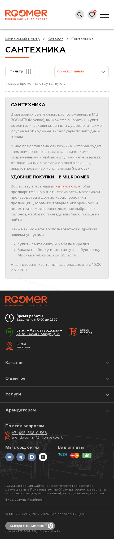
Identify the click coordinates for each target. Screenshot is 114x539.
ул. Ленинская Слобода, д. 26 (38, 334)
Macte (55, 531)
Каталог (14, 363)
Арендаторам (20, 410)
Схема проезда (86, 332)
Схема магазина (23, 346)
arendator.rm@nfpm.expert (37, 438)
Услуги (13, 394)
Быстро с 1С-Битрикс (27, 525)
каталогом (66, 187)
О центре (15, 379)
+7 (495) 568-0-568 (29, 433)
